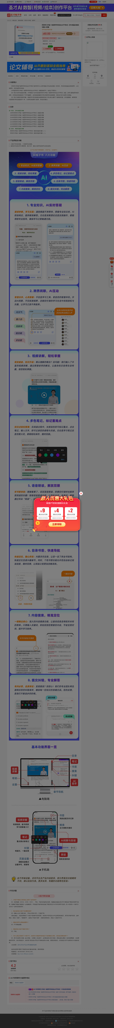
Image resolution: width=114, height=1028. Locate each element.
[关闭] (81, 493)
